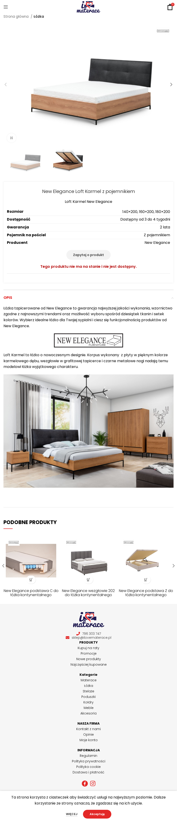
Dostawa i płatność (88, 772)
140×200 (129, 211)
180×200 (162, 211)
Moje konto (89, 740)
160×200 (146, 211)
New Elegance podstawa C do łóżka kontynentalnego (31, 593)
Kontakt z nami (88, 729)
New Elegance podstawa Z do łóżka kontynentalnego (146, 593)
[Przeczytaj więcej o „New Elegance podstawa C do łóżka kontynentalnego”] (31, 580)
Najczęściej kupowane (89, 664)
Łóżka (39, 16)
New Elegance (157, 242)
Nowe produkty (88, 659)
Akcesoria (88, 713)
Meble (89, 707)
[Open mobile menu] (5, 7)
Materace (89, 680)
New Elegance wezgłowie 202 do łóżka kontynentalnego (88, 593)
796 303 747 (91, 634)
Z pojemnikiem (157, 235)
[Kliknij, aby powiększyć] (11, 138)
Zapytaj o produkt (88, 255)
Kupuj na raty (88, 648)
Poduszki (88, 696)
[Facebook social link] (85, 784)
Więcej (71, 814)
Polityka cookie (88, 766)
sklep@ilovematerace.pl (91, 638)
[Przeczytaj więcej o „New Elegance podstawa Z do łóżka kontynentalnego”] (146, 580)
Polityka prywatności (88, 761)
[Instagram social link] (92, 784)
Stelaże (88, 691)
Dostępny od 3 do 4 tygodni (145, 219)
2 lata (165, 227)
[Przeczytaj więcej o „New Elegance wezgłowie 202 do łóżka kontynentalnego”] (88, 580)
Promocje (89, 653)
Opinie (88, 734)
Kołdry (88, 702)
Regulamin (88, 755)
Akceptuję (97, 814)
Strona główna (16, 16)
